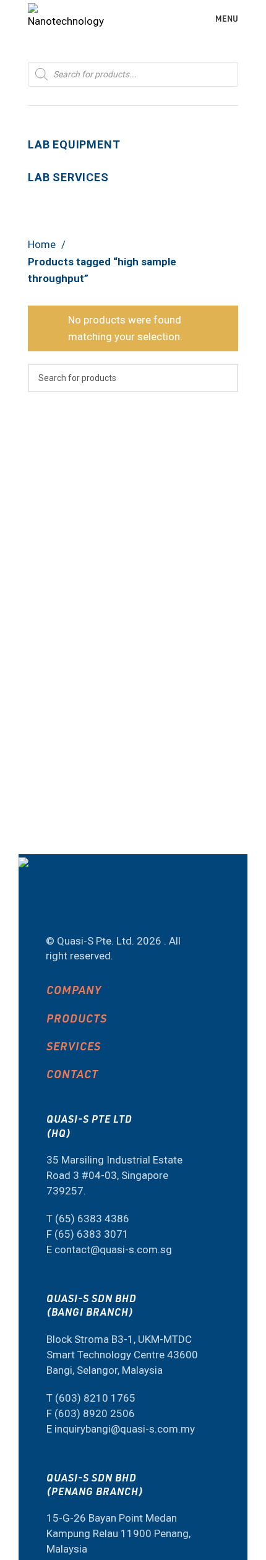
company (73, 989)
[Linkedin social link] (95, 908)
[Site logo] (66, 17)
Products (76, 1018)
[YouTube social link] (62, 908)
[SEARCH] (224, 378)
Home (43, 244)
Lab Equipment (74, 144)
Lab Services (68, 177)
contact (72, 1073)
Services (73, 1046)
